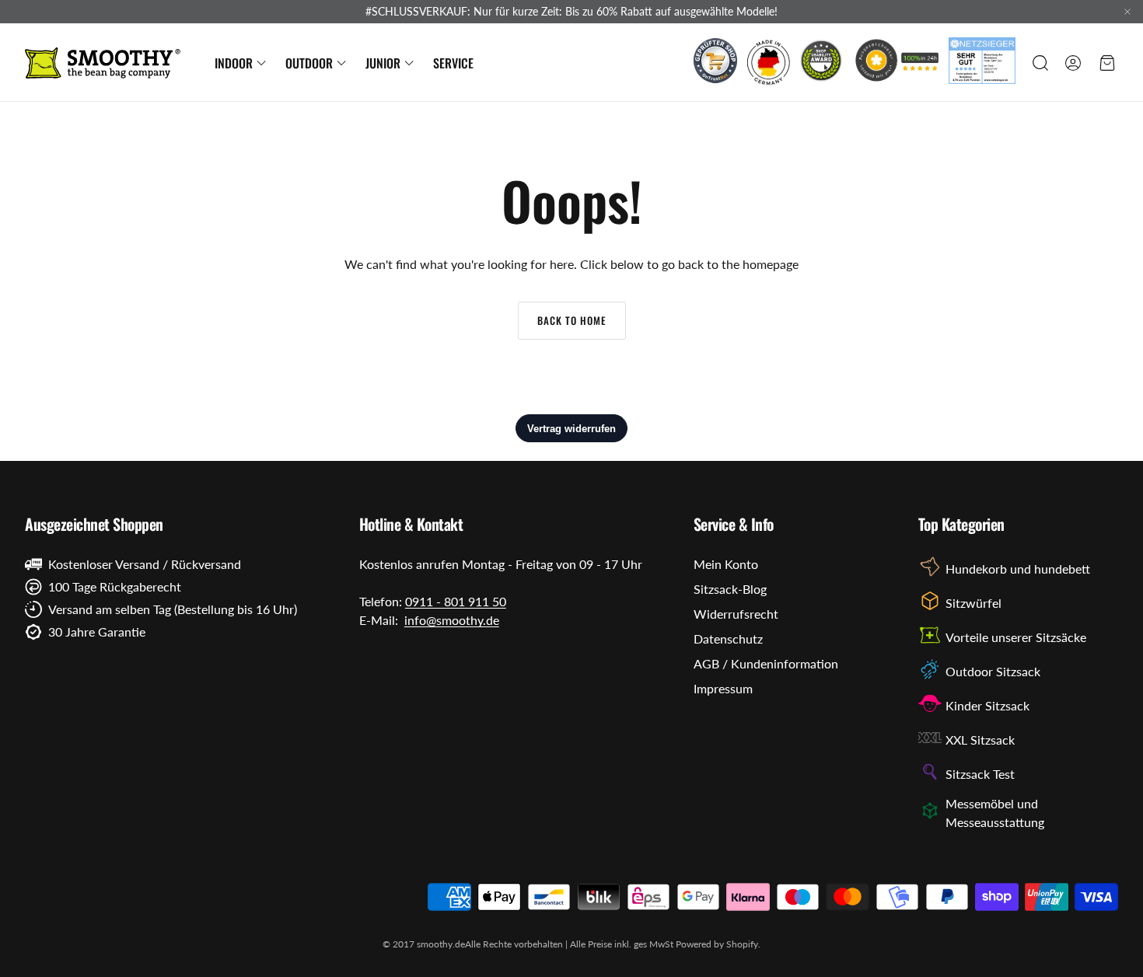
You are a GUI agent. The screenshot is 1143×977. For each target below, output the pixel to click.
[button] (1039, 63)
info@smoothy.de (451, 619)
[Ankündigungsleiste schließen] (1127, 11)
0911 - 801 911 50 (455, 601)
